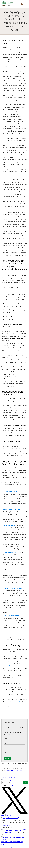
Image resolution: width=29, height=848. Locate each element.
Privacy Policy (5, 825)
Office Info (8, 770)
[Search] (25, 782)
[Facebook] (12, 785)
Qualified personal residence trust (14, 588)
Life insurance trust (9, 573)
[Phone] (22, 3)
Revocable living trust (10, 492)
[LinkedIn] (2, 815)
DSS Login (10, 847)
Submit (7, 758)
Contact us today (16, 701)
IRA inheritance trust (9, 525)
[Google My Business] (9, 818)
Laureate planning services (13, 666)
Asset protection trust (10, 552)
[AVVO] (8, 815)
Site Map (4, 847)
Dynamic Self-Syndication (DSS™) (12, 843)
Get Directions (17, 770)
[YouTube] (4, 815)
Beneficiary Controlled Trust (12, 509)
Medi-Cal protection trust (11, 616)
